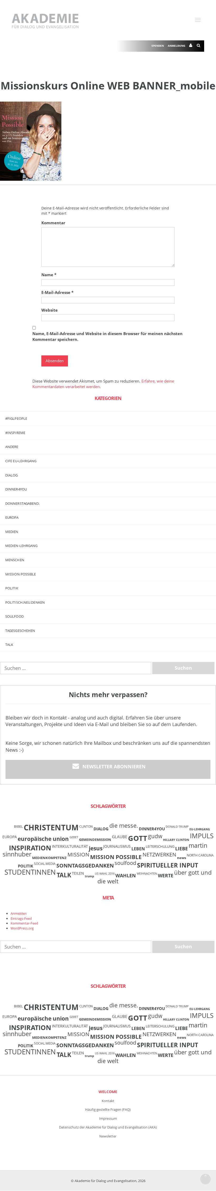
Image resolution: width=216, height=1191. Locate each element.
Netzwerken (159, 854)
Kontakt (108, 1100)
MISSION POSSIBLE (20, 574)
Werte (165, 875)
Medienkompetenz (49, 857)
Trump (89, 876)
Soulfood (14, 616)
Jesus (95, 848)
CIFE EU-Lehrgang (21, 461)
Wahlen (125, 875)
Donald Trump (177, 826)
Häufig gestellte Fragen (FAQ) (108, 1109)
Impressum (108, 1118)
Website (49, 310)
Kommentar (53, 222)
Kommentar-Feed (24, 923)
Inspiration (30, 847)
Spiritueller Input (167, 865)
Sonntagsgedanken (85, 865)
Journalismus (117, 846)
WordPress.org (22, 928)
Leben (138, 849)
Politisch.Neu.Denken (25, 602)
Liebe (181, 848)
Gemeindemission (95, 839)
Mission (78, 854)
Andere (11, 446)
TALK (9, 644)
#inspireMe (15, 432)
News (181, 857)
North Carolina (200, 855)
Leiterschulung (160, 846)
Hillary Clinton (176, 840)
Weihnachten (147, 873)
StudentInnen (30, 872)
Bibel (18, 826)
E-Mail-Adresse (57, 292)
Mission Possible (116, 857)
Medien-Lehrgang (21, 545)
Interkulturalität (70, 846)
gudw (155, 836)
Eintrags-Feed (21, 918)
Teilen (78, 873)
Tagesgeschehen (20, 630)
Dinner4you (16, 489)
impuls (202, 835)
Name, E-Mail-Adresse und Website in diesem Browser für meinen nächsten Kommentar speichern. (107, 336)
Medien (11, 531)
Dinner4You (152, 828)
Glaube (119, 836)
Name (48, 274)
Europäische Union (43, 838)
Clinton (86, 826)
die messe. (123, 825)
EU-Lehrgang (199, 829)
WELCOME (108, 1091)
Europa (12, 517)
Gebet (74, 837)
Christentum (51, 827)
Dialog (11, 475)
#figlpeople (16, 418)
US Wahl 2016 (105, 873)
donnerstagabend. (22, 503)
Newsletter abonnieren (114, 766)
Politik (11, 588)
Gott (137, 838)
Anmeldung (176, 45)
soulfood (125, 862)
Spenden (157, 45)
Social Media (45, 863)
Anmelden (19, 913)
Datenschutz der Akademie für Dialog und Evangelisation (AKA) (108, 1127)
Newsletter (107, 1136)
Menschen (14, 560)
